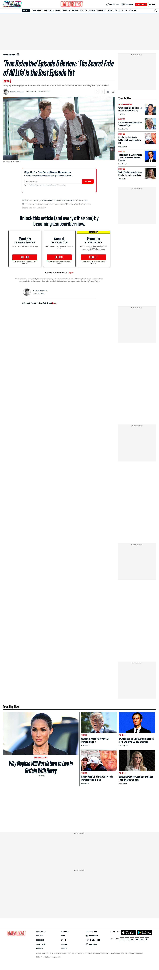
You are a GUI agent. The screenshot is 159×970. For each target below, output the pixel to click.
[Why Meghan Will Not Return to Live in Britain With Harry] (150, 114)
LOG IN (152, 4)
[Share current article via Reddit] (113, 92)
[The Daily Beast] (72, 4)
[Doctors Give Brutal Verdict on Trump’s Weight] (150, 129)
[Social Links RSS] (142, 939)
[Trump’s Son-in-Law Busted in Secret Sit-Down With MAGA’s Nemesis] (150, 161)
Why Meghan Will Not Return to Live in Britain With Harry (41, 767)
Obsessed (66, 11)
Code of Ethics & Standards (89, 953)
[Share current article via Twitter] (102, 92)
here (54, 303)
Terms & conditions (116, 953)
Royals (75, 11)
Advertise (62, 953)
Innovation (112, 11)
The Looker (49, 11)
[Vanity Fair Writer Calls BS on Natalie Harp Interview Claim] (150, 178)
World (63, 940)
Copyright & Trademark (134, 953)
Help (69, 953)
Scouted (132, 11)
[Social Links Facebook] (122, 939)
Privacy (74, 953)
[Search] (156, 10)
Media (57, 11)
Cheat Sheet (37, 11)
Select (24, 257)
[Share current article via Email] (108, 92)
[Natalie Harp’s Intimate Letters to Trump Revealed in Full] (150, 143)
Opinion (92, 11)
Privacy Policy (61, 185)
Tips (51, 953)
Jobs (55, 953)
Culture (64, 944)
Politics (83, 11)
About (38, 953)
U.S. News (123, 11)
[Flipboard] (147, 939)
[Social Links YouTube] (137, 939)
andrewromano (39, 293)
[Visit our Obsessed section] (20, 4)
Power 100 (101, 11)
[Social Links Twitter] (127, 939)
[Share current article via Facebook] (97, 92)
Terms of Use (51, 185)
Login (70, 272)
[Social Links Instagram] (132, 939)
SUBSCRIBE (141, 4)
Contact (45, 953)
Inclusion (104, 953)
